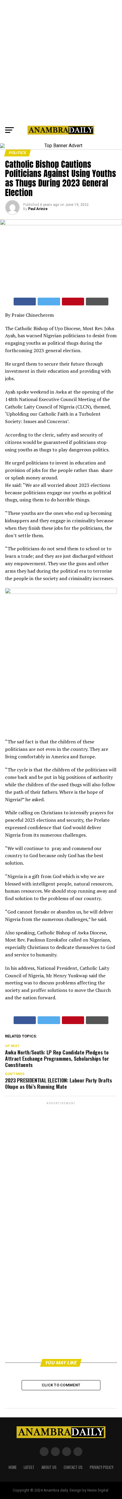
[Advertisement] (61, 61)
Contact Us (73, 1467)
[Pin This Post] (73, 301)
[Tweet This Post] (49, 301)
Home (13, 1467)
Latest (29, 1467)
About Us (49, 1467)
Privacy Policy (101, 1467)
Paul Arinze (38, 209)
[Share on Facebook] (25, 301)
